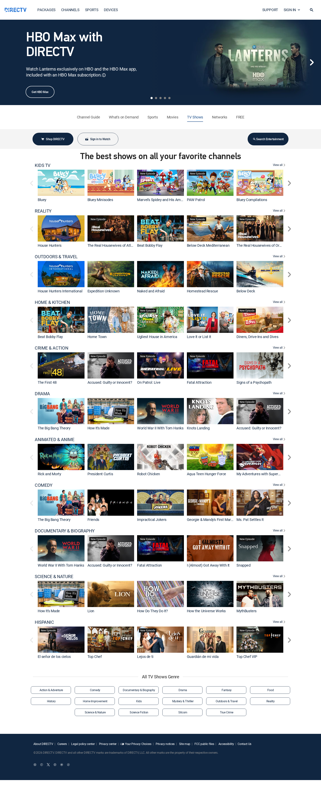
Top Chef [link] (94, 656)
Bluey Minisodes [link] (100, 199)
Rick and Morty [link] (49, 473)
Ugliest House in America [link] (157, 336)
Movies (172, 117)
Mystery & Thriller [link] (182, 701)
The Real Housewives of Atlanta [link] (112, 245)
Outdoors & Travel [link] (227, 701)
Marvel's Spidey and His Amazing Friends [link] (169, 199)
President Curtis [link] (100, 473)
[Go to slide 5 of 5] (169, 98)
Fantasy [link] (227, 690)
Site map (184, 744)
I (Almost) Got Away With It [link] (208, 565)
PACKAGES (46, 9)
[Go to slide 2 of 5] (156, 98)
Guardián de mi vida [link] (202, 656)
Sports (152, 117)
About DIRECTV (43, 744)
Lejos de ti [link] (145, 656)
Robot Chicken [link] (148, 473)
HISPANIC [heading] (44, 622)
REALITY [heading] (43, 211)
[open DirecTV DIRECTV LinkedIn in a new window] (34, 764)
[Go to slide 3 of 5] (160, 98)
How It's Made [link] (98, 428)
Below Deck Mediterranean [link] (208, 245)
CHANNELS (70, 9)
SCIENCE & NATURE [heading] (54, 576)
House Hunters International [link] (60, 290)
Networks (219, 117)
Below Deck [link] (245, 290)
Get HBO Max (40, 92)
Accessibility (226, 744)
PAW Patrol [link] (196, 199)
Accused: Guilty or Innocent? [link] (109, 382)
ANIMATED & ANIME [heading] (54, 439)
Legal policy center (83, 744)
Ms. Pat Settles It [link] (250, 519)
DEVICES (111, 9)
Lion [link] (90, 610)
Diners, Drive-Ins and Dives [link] (257, 336)
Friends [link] (93, 519)
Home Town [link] (97, 336)
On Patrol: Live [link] (148, 382)
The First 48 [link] (47, 382)
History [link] (51, 701)
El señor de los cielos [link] (54, 656)
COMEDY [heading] (43, 485)
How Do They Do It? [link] (152, 610)
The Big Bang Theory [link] (54, 428)
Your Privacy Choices (138, 744)
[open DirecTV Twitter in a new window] (48, 764)
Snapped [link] (243, 565)
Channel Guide (88, 117)
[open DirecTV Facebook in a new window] (41, 764)
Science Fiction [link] (139, 712)
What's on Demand (124, 117)
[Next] (311, 62)
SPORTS (91, 9)
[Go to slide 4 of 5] (165, 98)
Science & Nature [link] (95, 712)
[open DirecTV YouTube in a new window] (61, 764)
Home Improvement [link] (95, 701)
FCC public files (204, 744)
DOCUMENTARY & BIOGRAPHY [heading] (65, 531)
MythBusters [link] (246, 610)
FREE (240, 117)
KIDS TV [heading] (42, 165)
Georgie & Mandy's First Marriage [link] (213, 519)
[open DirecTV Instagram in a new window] (55, 764)
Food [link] (270, 690)
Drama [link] (183, 690)
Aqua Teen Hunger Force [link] (206, 473)
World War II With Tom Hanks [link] (160, 428)
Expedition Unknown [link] (103, 290)
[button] (312, 10)
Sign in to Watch (100, 139)
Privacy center (107, 744)
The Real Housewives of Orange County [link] (267, 245)
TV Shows (195, 117)
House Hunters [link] (49, 245)
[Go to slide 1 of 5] (151, 98)
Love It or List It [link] (199, 336)
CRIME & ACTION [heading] (51, 348)
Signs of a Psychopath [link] (254, 382)
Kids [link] (139, 701)
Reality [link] (270, 701)
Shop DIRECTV (55, 139)
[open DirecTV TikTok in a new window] (68, 764)
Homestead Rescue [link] (202, 290)
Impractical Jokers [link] (151, 519)
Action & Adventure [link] (51, 690)
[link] (61, 183)
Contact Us (244, 744)
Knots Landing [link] (198, 428)
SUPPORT (270, 9)
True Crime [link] (226, 712)
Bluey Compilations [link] (251, 199)
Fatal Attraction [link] (199, 382)
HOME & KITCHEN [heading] (52, 302)
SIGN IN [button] (290, 9)
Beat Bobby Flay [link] (149, 245)
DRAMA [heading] (42, 394)
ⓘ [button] (104, 75)
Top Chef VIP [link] (246, 656)
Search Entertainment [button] (269, 139)
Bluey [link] (42, 199)
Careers (62, 744)
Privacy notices (165, 744)
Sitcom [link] (182, 712)
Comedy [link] (95, 690)
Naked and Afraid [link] (151, 290)
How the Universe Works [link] (206, 610)
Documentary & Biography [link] (139, 690)
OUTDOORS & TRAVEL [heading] (56, 257)
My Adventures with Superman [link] (260, 473)
